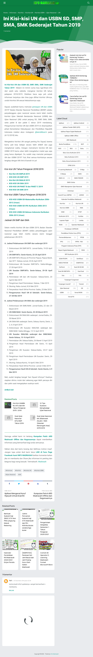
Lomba (81, 220)
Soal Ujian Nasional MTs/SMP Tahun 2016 (19, 419)
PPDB (82, 237)
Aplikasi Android (79, 123)
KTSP (80, 212)
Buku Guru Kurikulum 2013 (71, 153)
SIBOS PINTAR (63, 263)
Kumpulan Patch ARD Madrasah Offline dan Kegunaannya (42, 495)
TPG (79, 275)
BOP (82, 144)
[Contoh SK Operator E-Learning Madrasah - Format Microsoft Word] (46, 544)
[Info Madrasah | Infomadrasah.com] (46, 3)
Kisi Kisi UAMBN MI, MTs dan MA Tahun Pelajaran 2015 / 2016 (19, 406)
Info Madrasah (54, 654)
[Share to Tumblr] (47, 483)
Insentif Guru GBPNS (65, 195)
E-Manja (63, 174)
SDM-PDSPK (63, 258)
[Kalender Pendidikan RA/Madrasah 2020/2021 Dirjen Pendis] (10, 544)
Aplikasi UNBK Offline (71, 136)
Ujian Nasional (10, 474)
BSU (71, 148)
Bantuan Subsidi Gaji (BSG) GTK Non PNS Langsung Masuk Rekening (10, 520)
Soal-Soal (81, 271)
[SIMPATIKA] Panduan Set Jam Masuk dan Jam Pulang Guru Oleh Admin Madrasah (28, 560)
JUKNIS (81, 195)
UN (20, 474)
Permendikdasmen (65, 237)
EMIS (80, 174)
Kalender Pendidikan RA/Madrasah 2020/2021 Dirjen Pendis (9, 557)
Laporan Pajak (64, 220)
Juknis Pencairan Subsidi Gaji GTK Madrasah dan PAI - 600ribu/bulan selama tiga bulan (28, 522)
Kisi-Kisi (18, 470)
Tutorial (81, 284)
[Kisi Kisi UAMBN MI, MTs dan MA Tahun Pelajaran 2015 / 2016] (8, 405)
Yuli (10, 580)
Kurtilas (80, 216)
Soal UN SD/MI (79, 267)
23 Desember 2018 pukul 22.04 (22, 580)
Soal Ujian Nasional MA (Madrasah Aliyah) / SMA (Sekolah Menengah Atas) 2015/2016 (44, 422)
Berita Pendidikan (64, 144)
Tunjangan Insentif (65, 284)
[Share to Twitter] (19, 483)
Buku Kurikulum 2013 (71, 157)
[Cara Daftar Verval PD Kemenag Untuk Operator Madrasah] (64, 99)
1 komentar (6, 31)
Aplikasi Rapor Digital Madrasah (71, 131)
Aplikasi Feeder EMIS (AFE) (71, 127)
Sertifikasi (80, 258)
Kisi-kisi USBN (39, 470)
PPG (61, 242)
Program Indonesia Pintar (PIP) (71, 246)
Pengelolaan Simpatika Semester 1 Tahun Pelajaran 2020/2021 (45, 528)
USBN (62, 292)
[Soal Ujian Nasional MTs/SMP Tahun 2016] (9, 418)
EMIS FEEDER (78, 178)
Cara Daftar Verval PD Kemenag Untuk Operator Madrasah (78, 98)
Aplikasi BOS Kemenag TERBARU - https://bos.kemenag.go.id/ (79, 79)
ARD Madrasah (71, 140)
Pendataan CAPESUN (71, 229)
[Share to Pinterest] (28, 483)
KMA (81, 208)
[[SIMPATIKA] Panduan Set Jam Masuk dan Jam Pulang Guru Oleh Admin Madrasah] (28, 544)
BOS (59, 148)
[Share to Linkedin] (38, 483)
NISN (60, 225)
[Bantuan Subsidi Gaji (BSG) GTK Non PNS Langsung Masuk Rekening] (10, 510)
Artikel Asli (9, 390)
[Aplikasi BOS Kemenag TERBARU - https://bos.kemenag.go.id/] (64, 79)
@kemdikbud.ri (41, 132)
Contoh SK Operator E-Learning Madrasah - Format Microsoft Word (46, 559)
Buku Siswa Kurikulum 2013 (71, 161)
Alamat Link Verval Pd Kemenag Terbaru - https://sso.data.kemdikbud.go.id (79, 58)
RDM (83, 250)
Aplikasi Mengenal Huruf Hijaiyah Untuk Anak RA (15, 494)
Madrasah (42, 462)
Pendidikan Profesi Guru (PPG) (71, 233)
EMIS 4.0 (62, 178)
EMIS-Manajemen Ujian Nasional (71, 186)
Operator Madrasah (78, 225)
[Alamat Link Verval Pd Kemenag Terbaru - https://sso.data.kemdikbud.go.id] (64, 58)
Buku (82, 148)
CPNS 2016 (71, 165)
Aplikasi (61, 123)
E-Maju (82, 169)
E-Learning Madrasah (65, 169)
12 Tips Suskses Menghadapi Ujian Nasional (45, 406)
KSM (62, 212)
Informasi (9, 470)
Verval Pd (71, 297)
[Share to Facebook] (9, 483)
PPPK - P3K (79, 242)
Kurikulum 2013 (64, 216)
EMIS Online (71, 182)
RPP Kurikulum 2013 (71, 254)
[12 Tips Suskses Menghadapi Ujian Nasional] (34, 405)
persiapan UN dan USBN (42, 107)
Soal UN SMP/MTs (64, 271)
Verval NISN (78, 292)
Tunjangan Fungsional (71, 280)
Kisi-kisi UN (27, 470)
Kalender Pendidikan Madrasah (71, 199)
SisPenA (62, 267)
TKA (63, 275)
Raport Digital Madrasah (66, 250)
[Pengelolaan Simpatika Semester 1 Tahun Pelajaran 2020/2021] (46, 514)
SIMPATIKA (80, 263)
